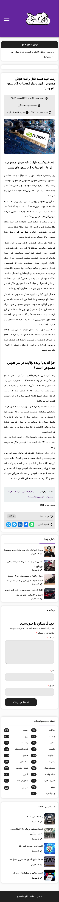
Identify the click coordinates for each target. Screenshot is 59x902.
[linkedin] (20, 524)
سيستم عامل (43, 768)
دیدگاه (50, 638)
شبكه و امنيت (44, 774)
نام (52, 670)
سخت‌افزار (22, 105)
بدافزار (44, 742)
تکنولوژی (43, 755)
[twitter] (8, 524)
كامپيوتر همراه (43, 780)
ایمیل (51, 685)
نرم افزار (16, 788)
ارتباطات (43, 730)
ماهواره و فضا (16, 780)
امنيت (16, 730)
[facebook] (26, 524)
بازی (16, 736)
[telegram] (14, 524)
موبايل (43, 787)
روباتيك (43, 761)
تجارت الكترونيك (17, 749)
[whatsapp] (31, 524)
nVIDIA (11, 516)
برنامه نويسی (17, 742)
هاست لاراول (29, 896)
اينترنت (43, 736)
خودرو (16, 755)
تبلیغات (44, 749)
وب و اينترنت (43, 793)
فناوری (16, 774)
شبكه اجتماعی (16, 768)
